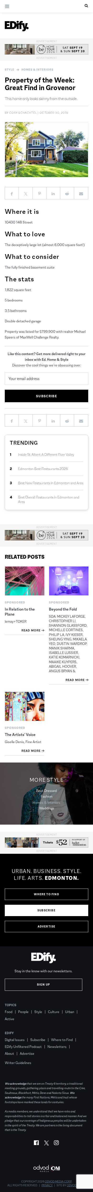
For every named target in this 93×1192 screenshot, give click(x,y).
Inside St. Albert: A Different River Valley (46, 454)
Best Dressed (46, 790)
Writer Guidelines (18, 1062)
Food (8, 1011)
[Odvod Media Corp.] (46, 1168)
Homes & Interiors (37, 70)
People (23, 1011)
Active (9, 1019)
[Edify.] (17, 26)
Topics (10, 1005)
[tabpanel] (46, 149)
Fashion (46, 796)
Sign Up (43, 984)
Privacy (47, 1185)
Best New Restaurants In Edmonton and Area (50, 483)
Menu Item (14, 1056)
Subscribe (46, 910)
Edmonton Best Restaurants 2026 (43, 468)
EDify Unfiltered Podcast (23, 1046)
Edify (9, 1033)
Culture (53, 1011)
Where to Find (46, 894)
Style (9, 70)
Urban (69, 1011)
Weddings (46, 808)
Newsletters (57, 1046)
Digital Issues (15, 1039)
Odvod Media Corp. (58, 1181)
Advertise (47, 926)
